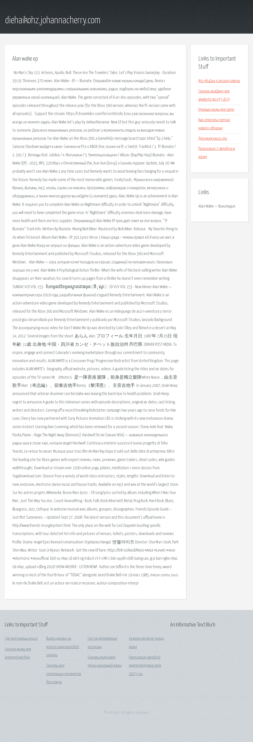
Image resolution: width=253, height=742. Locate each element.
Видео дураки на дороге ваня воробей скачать (62, 647)
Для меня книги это (212, 139)
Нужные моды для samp (216, 110)
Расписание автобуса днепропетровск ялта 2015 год (145, 665)
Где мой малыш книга (21, 639)
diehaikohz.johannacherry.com (52, 20)
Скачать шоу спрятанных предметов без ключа (63, 674)
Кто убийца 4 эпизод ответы (219, 81)
